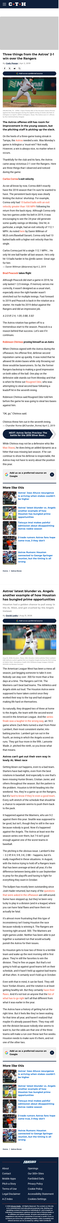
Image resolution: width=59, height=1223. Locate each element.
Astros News (16, 571)
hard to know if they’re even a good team (32, 795)
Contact (6, 1173)
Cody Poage (12, 63)
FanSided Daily (36, 1178)
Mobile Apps (9, 1178)
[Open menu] (4, 4)
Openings (33, 1168)
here (22, 231)
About (5, 1168)
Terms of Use (9, 1188)
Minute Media (16, 1206)
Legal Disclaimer (11, 1193)
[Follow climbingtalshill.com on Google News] (52, 475)
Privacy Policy (35, 1183)
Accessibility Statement (41, 1193)
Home (5, 571)
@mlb (32, 258)
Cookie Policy (35, 1188)
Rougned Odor (33, 381)
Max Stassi (9, 447)
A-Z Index (7, 1199)
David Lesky (12, 615)
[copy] (19, 68)
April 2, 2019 (39, 266)
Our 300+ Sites (36, 1173)
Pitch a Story (9, 1183)
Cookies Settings (37, 1199)
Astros (19, 140)
